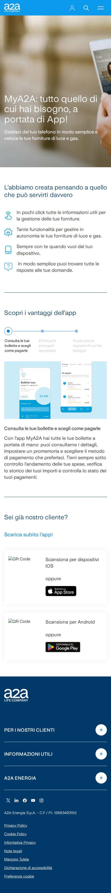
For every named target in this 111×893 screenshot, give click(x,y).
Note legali (13, 851)
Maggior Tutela (16, 859)
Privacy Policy (15, 825)
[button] (100, 8)
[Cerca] (86, 8)
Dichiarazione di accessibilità (28, 868)
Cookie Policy (15, 834)
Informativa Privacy (20, 842)
